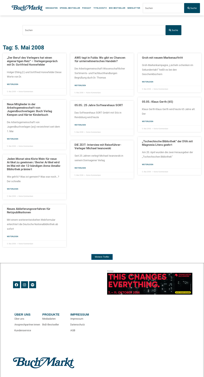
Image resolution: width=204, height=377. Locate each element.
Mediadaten (52, 8)
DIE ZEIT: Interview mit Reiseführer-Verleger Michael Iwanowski (98, 146)
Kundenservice (22, 330)
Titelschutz (100, 8)
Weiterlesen (12, 84)
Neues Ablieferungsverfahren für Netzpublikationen (28, 210)
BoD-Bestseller (117, 8)
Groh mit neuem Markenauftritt (162, 57)
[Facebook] (16, 284)
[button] (102, 257)
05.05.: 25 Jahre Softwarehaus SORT (99, 105)
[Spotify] (32, 284)
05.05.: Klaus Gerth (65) (157, 101)
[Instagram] (24, 284)
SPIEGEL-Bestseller (70, 8)
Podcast (86, 8)
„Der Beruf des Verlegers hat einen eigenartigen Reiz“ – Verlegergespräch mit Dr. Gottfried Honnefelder (32, 61)
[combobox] (163, 8)
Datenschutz (77, 324)
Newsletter (133, 8)
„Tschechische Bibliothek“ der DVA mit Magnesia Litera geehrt (167, 143)
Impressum (76, 318)
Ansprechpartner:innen (27, 324)
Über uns (19, 318)
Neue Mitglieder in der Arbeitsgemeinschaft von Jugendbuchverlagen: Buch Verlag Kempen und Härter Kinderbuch (29, 109)
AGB (72, 330)
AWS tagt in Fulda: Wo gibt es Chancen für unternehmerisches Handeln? (100, 59)
